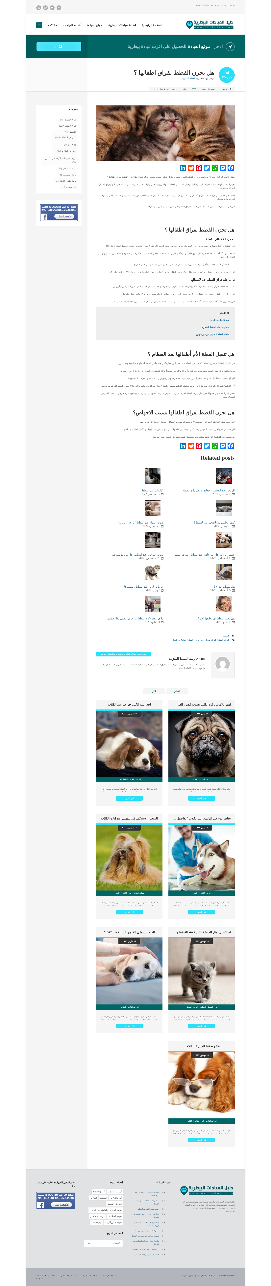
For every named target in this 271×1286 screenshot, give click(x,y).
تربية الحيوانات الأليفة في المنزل (60, 158)
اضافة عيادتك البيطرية (122, 25)
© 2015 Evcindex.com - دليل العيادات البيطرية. (217, 1276)
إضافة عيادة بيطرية (90, 1276)
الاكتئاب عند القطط (152, 490)
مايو (184, 89)
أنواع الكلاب (70, 125)
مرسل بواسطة (198, 78)
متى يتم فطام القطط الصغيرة (215, 327)
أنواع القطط (70, 119)
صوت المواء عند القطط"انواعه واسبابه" (140, 522)
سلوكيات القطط (178, 640)
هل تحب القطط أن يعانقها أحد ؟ (216, 618)
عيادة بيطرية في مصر (69, 1276)
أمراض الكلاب (68, 150)
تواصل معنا (230, 1211)
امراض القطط (68, 137)
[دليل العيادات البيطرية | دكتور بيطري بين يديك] (210, 24)
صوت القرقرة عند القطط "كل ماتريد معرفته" (137, 554)
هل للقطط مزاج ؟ (224, 586)
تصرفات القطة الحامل (219, 320)
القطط (226, 635)
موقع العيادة (94, 25)
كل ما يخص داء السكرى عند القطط (146, 1249)
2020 (194, 89)
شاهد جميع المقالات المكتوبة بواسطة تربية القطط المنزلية (123, 654)
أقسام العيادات (72, 25)
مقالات (52, 25)
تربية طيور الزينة (68, 180)
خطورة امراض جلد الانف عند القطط (145, 1236)
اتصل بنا (39, 1279)
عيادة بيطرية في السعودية (46, 1276)
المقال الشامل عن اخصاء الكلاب (147, 1255)
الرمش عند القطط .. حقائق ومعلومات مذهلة (209, 490)
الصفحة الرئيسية (152, 25)
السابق (177, 691)
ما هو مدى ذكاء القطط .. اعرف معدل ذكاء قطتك (135, 618)
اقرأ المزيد (201, 798)
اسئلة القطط (223, 640)
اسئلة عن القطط (208, 640)
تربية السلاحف (69, 168)
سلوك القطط (193, 640)
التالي (154, 691)
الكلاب (73, 145)
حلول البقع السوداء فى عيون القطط (145, 1231)
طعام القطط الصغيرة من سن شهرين (212, 334)
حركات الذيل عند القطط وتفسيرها (143, 586)
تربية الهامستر (69, 174)
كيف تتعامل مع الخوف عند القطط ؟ (214, 522)
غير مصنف (71, 187)
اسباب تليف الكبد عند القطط (148, 1209)
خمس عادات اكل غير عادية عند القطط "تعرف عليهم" (204, 554)
